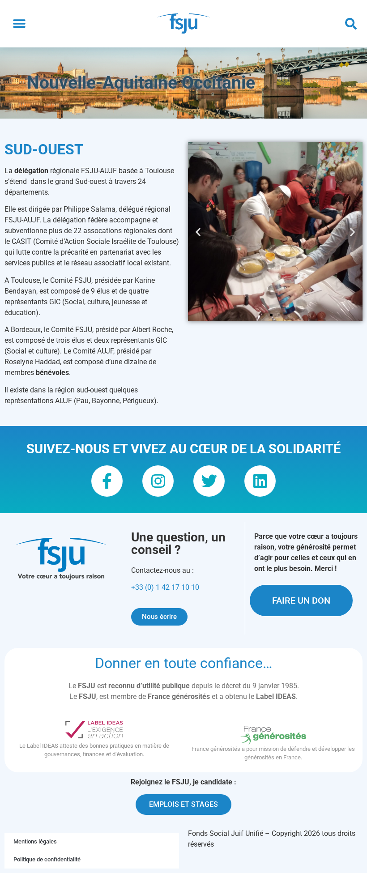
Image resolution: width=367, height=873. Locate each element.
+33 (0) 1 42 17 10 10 (165, 587)
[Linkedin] (260, 481)
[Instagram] (158, 481)
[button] (19, 24)
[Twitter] (209, 481)
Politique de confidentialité (47, 859)
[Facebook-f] (107, 481)
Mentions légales (35, 841)
